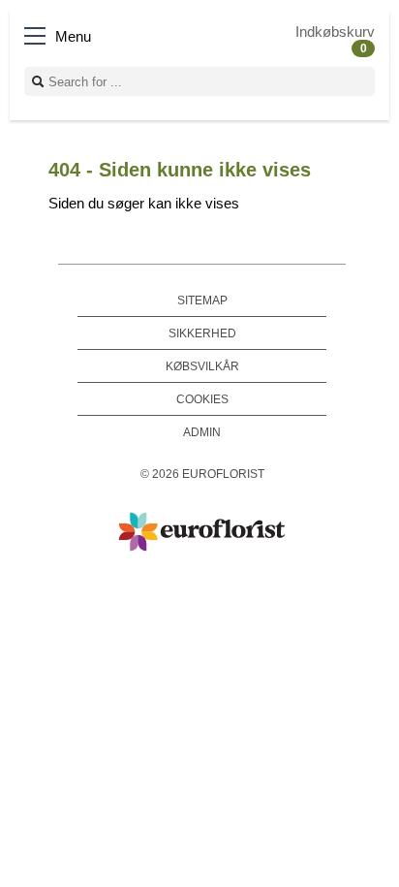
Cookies (202, 399)
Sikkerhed (202, 333)
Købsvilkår (202, 366)
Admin (202, 432)
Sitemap (202, 300)
